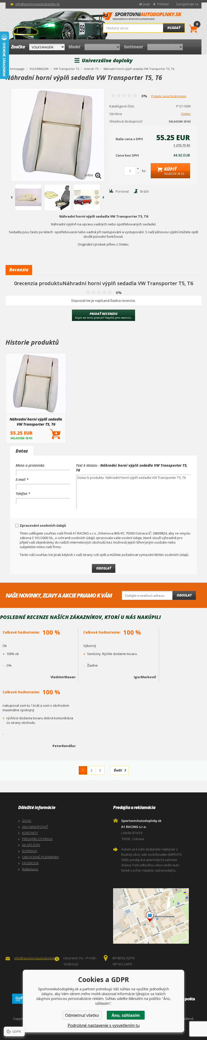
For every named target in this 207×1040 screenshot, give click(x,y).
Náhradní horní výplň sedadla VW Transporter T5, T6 (36, 422)
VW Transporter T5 (66, 69)
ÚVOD (26, 820)
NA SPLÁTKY (31, 845)
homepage (17, 68)
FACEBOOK (30, 863)
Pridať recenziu (103, 315)
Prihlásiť (163, 4)
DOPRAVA (29, 851)
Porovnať (122, 191)
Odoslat (184, 595)
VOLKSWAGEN (39, 69)
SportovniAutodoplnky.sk (142, 17)
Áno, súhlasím (126, 1015)
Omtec (186, 113)
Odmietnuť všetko (82, 1015)
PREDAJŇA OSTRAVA (37, 839)
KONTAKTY (30, 832)
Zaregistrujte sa (187, 4)
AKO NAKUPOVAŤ (35, 826)
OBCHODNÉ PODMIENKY (40, 857)
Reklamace (30, 869)
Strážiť (144, 191)
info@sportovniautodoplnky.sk (37, 4)
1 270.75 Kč (181, 145)
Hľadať (173, 27)
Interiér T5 (91, 69)
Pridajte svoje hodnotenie (168, 96)
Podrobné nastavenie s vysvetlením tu (104, 1025)
